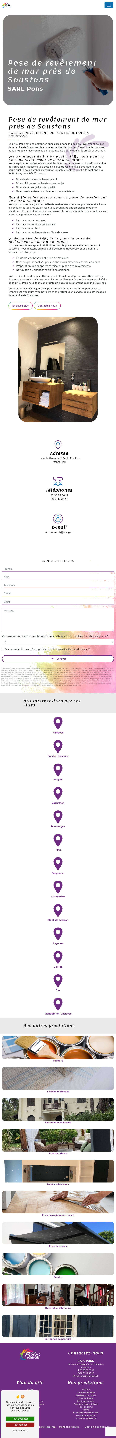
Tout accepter (20, 1418)
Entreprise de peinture (86, 1418)
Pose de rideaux (86, 1398)
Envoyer (61, 658)
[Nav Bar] (109, 5)
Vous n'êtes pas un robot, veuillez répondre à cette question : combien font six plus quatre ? (55, 636)
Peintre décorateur (85, 1401)
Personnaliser (20, 1430)
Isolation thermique (86, 1392)
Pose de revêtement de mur (85, 1413)
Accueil (30, 1389)
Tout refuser (20, 1424)
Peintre (86, 1410)
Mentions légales (69, 1426)
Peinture (86, 1389)
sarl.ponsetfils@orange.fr (59, 532)
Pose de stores (86, 1407)
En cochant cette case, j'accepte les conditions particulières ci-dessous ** (47, 649)
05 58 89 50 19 (59, 495)
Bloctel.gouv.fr (27, 685)
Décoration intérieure (85, 1415)
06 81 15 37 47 (59, 498)
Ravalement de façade (86, 1395)
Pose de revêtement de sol (86, 1404)
